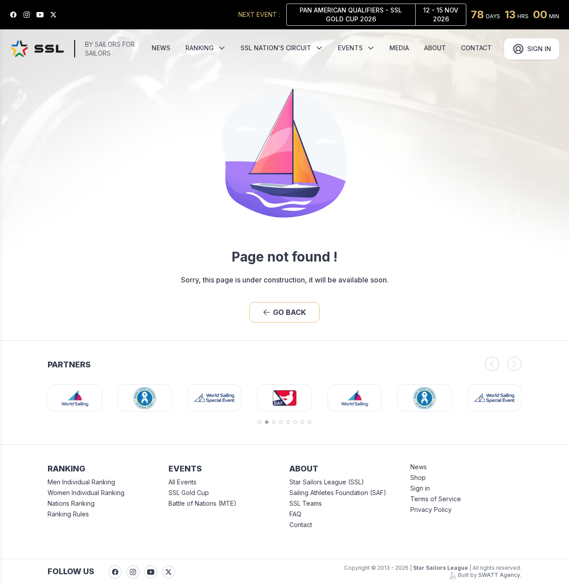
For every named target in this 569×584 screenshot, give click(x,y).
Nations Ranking (71, 503)
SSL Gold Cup (188, 492)
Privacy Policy (431, 509)
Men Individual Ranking (81, 482)
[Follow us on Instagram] (29, 14)
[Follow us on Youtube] (43, 14)
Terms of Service (435, 499)
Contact (300, 524)
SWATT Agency (499, 575)
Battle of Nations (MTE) (202, 503)
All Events (182, 482)
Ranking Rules (68, 514)
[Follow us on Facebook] (16, 14)
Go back (289, 312)
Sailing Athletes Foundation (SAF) (337, 492)
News (418, 467)
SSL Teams (305, 503)
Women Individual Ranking (86, 492)
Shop (418, 477)
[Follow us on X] (56, 14)
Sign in (420, 488)
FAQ (295, 514)
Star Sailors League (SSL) (326, 482)
